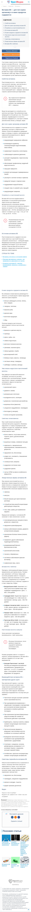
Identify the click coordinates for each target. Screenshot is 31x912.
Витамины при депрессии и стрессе (24, 866)
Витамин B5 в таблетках (11, 43)
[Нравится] (23, 824)
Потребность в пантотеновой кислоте (15, 28)
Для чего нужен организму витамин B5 (15, 25)
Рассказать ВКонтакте (11, 51)
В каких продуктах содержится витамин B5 (16, 32)
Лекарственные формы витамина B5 (15, 41)
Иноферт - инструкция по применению (15, 843)
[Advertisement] (13, 278)
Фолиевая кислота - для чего (15, 866)
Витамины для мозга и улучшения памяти (15, 256)
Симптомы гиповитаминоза (12, 39)
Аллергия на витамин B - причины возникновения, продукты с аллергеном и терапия (14, 265)
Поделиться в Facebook (12, 58)
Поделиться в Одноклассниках (12, 54)
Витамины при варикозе (6, 865)
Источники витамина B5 (11, 30)
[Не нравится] (26, 824)
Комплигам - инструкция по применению (6, 843)
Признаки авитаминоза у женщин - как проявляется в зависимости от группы (14, 260)
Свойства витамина (10, 23)
